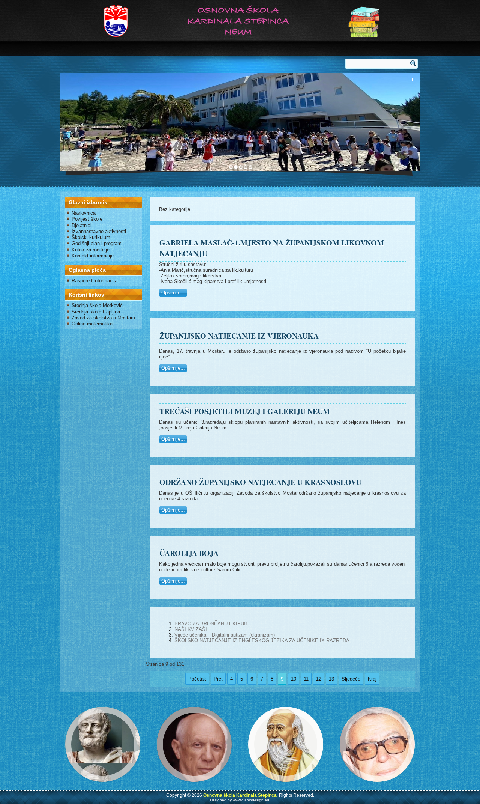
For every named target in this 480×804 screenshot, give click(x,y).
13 (331, 679)
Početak (197, 679)
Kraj (372, 679)
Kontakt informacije (93, 256)
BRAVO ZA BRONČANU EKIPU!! (210, 623)
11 (306, 679)
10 (293, 679)
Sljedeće (351, 679)
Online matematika (92, 324)
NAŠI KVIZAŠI (190, 629)
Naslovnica (84, 213)
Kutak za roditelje (91, 250)
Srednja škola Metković (97, 305)
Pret (218, 679)
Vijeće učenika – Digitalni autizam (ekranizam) (224, 635)
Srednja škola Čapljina (96, 312)
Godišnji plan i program (97, 243)
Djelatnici (82, 225)
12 (318, 679)
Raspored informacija (94, 280)
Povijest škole (87, 219)
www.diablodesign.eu (251, 800)
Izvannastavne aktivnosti (99, 231)
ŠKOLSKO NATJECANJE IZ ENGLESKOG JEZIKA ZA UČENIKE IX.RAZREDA (262, 640)
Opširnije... (173, 292)
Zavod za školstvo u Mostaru (103, 318)
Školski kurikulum (91, 237)
